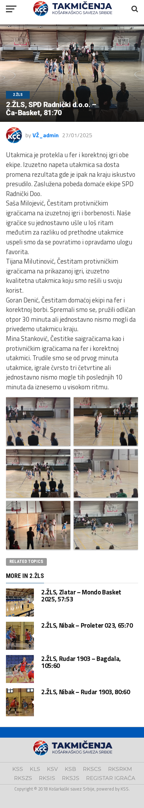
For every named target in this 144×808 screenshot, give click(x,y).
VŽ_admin (46, 135)
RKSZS (23, 778)
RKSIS (47, 778)
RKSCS (92, 769)
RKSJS (70, 778)
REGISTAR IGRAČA (110, 778)
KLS (35, 769)
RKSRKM (120, 769)
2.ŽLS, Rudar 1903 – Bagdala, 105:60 (81, 662)
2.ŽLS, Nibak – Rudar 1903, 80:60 (85, 692)
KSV (52, 769)
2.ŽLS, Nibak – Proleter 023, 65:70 (87, 625)
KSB (70, 769)
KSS (17, 769)
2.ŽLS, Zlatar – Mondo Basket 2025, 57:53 (81, 595)
